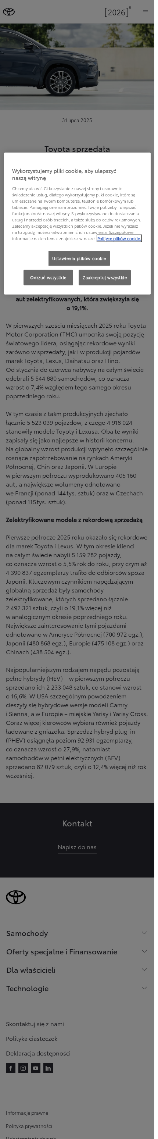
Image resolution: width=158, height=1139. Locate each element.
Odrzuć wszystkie (48, 277)
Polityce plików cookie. (119, 238)
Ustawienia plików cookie (79, 258)
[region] (77, 223)
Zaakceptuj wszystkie (105, 277)
